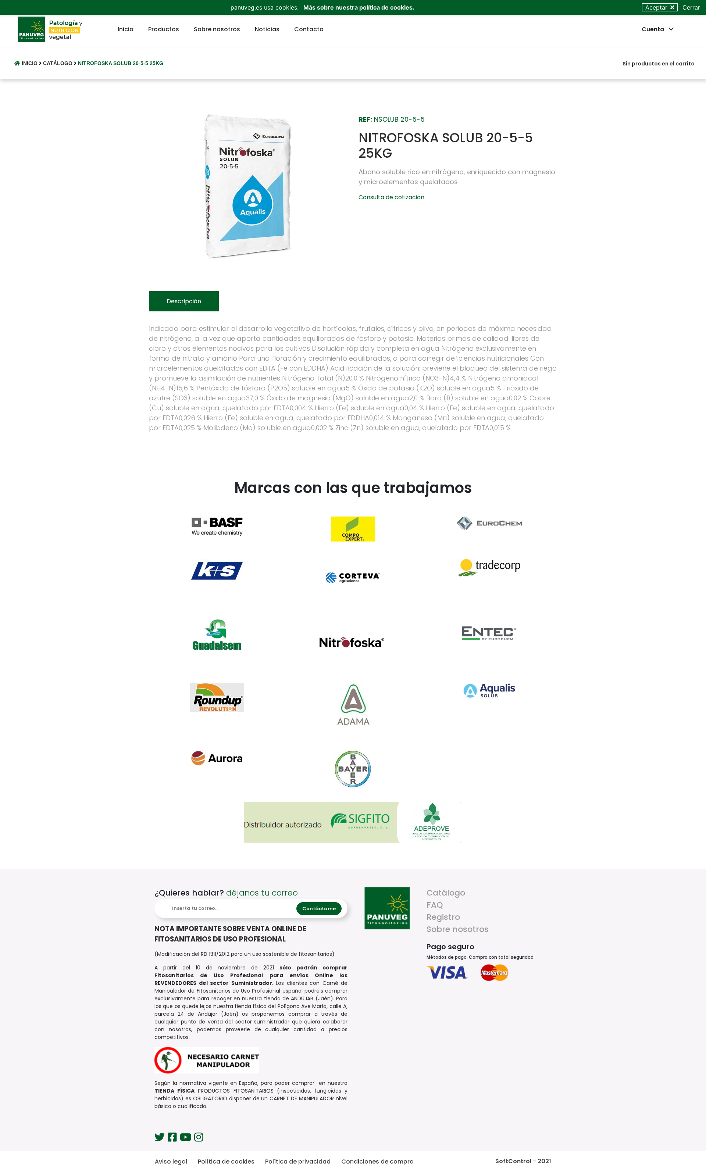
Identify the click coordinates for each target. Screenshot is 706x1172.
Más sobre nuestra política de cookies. (358, 7)
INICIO (30, 63)
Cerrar (691, 7)
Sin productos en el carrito (659, 63)
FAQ (435, 905)
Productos (165, 29)
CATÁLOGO (58, 63)
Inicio (127, 29)
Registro (443, 917)
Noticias (268, 29)
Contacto (310, 29)
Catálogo (446, 892)
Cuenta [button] (654, 29)
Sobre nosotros (218, 29)
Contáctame (319, 908)
